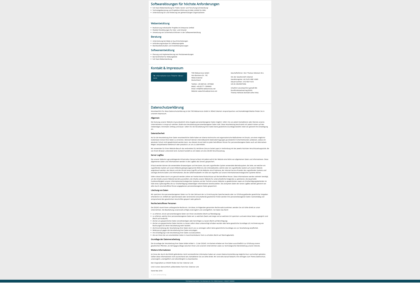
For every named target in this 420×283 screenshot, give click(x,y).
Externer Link (188, 263)
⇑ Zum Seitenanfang (158, 275)
